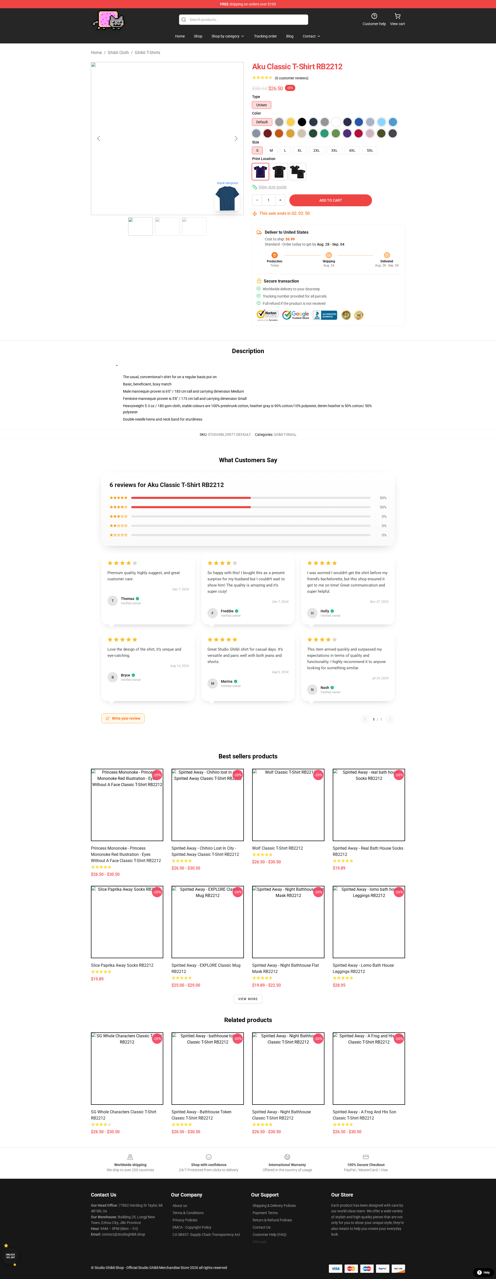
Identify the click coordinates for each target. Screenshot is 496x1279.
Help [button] (487, 1272)
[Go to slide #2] (167, 226)
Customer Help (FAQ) (269, 1234)
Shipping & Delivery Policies (274, 1206)
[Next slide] (235, 138)
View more (248, 999)
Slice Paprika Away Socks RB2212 (122, 965)
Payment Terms (265, 1213)
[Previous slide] (99, 138)
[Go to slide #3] (194, 226)
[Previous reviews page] (365, 719)
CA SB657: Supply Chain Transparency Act (206, 1234)
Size (255, 142)
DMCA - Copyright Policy (192, 1227)
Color (256, 113)
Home (96, 52)
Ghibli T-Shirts (147, 52)
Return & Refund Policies (272, 1220)
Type (256, 97)
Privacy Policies (185, 1220)
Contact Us (261, 1227)
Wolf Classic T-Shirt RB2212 (277, 848)
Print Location (263, 159)
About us (180, 1206)
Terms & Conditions (188, 1213)
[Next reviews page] (390, 719)
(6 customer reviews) (291, 78)
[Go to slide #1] (140, 226)
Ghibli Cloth (118, 52)
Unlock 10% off (10, 1256)
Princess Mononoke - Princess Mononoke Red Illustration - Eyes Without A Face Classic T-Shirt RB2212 (126, 854)
